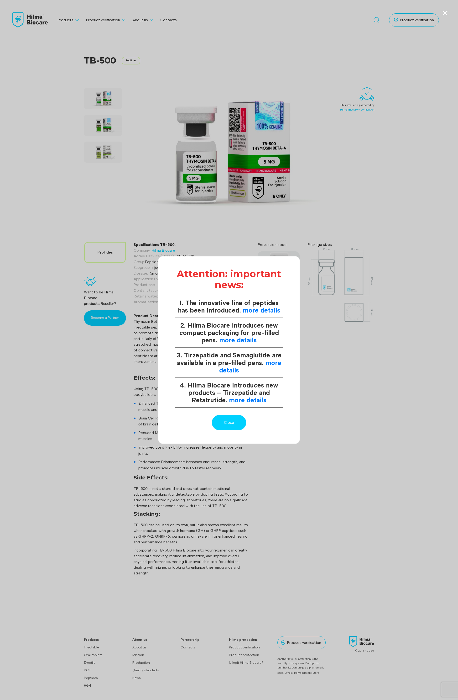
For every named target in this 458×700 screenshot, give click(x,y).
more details (261, 310)
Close (229, 422)
